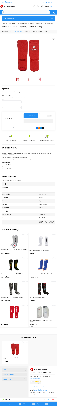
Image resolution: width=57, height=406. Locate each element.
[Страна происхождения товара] (7, 197)
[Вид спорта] (9, 194)
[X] (43, 128)
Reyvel (40, 200)
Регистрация (8, 1)
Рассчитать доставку (20, 127)
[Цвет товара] (6, 184)
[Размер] (7, 187)
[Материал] (7, 211)
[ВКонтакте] (37, 128)
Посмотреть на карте (35, 378)
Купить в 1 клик (38, 121)
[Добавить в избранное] (53, 36)
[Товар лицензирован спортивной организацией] (8, 207)
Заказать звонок (49, 2)
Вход (3, 1)
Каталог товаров (9, 18)
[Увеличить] (28, 55)
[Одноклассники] (39, 128)
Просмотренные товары (28, 337)
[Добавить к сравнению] (53, 39)
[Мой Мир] (41, 128)
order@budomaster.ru (40, 390)
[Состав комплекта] (10, 214)
